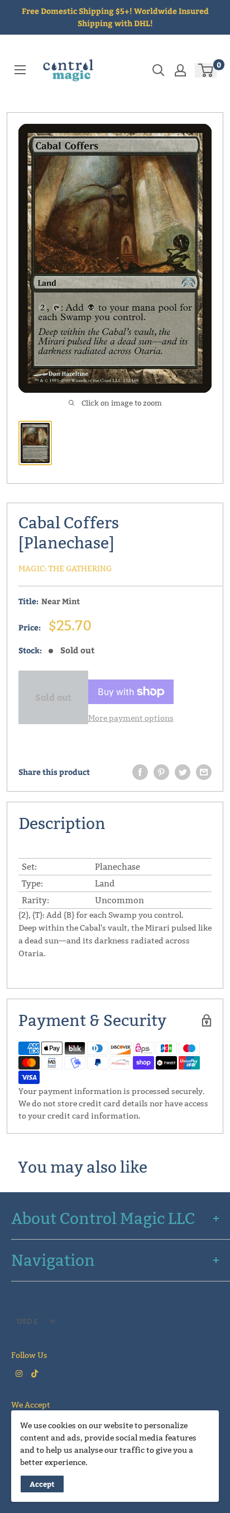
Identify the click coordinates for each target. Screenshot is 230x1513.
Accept (42, 1484)
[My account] (180, 70)
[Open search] (158, 70)
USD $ (27, 1321)
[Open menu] (20, 70)
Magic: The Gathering (65, 568)
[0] (206, 70)
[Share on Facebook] (140, 772)
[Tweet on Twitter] (182, 772)
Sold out (53, 697)
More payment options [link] (131, 718)
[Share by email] (204, 772)
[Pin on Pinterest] (161, 772)
